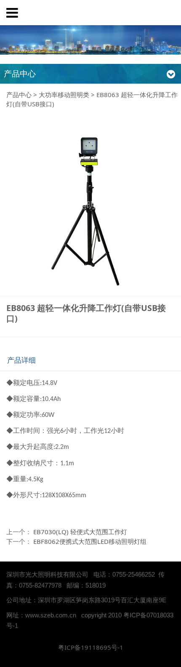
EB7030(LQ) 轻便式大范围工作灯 (80, 531)
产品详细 (21, 360)
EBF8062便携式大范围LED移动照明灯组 (89, 541)
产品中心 (19, 94)
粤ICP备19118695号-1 (90, 647)
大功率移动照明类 (64, 94)
